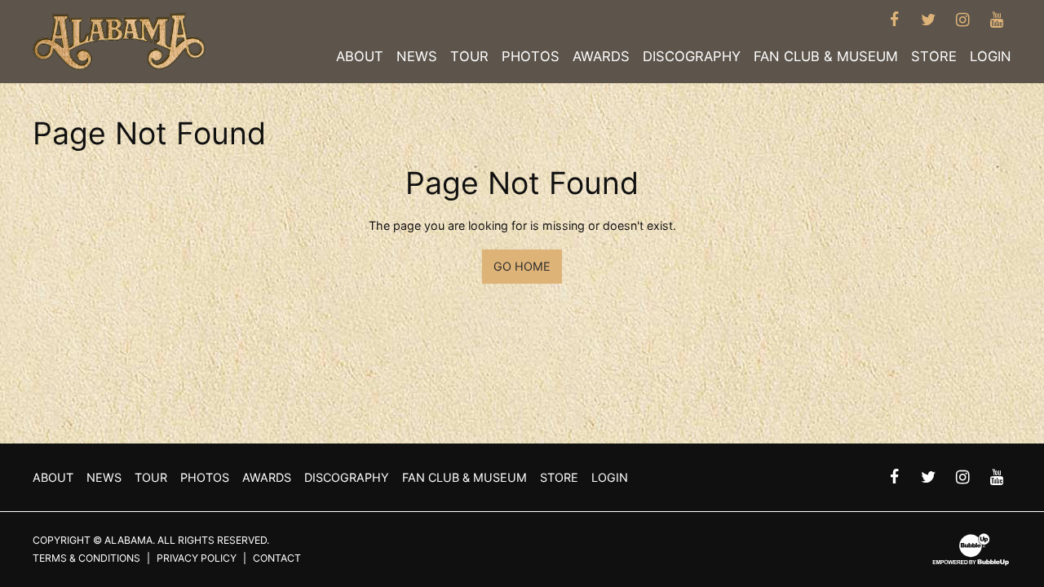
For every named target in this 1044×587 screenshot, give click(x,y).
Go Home (522, 266)
